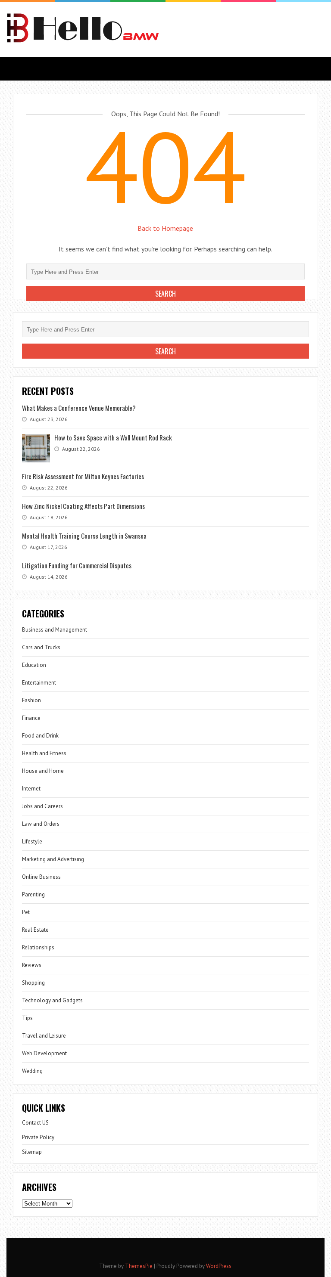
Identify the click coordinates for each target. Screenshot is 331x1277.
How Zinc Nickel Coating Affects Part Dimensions (83, 506)
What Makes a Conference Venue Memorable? (79, 407)
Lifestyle (32, 841)
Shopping (33, 982)
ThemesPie (139, 1266)
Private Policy (38, 1137)
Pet (26, 912)
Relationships (38, 947)
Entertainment (39, 682)
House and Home (43, 771)
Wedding (32, 1071)
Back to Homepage (165, 228)
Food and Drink (40, 735)
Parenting (33, 894)
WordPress (218, 1266)
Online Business (41, 876)
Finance (31, 718)
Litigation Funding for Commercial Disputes (76, 565)
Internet (31, 788)
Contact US (35, 1122)
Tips (27, 1018)
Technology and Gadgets (52, 1000)
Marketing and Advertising (53, 859)
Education (34, 665)
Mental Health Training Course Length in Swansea (84, 535)
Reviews (31, 965)
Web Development (44, 1053)
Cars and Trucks (41, 647)
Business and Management (54, 629)
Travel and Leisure (44, 1035)
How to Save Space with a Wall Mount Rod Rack (113, 437)
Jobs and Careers (42, 806)
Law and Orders (40, 824)
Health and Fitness (44, 753)
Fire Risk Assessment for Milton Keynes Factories (83, 476)
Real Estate (35, 929)
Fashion (31, 700)
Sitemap (32, 1152)
